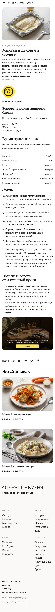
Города (6, 527)
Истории (7, 519)
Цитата (39, 565)
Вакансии (40, 550)
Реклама (6, 586)
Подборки (8, 546)
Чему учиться (42, 519)
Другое (38, 569)
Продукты (7, 554)
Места (5, 511)
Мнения (39, 523)
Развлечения (41, 527)
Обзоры (6, 515)
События (40, 554)
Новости (40, 538)
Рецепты (20, 46)
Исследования (43, 561)
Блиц (37, 531)
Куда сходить (9, 523)
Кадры (38, 558)
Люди (38, 511)
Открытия (40, 546)
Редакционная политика (14, 592)
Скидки (39, 542)
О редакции (7, 589)
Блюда (6, 46)
